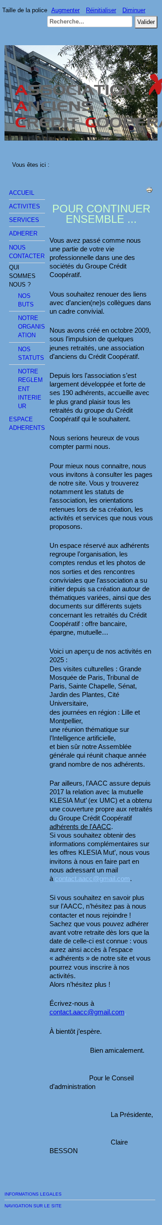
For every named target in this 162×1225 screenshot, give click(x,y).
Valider (146, 22)
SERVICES (24, 220)
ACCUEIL (21, 192)
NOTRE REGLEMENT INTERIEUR (30, 389)
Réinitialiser (101, 10)
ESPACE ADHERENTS (27, 423)
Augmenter (65, 10)
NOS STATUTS (31, 353)
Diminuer (133, 10)
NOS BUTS (26, 300)
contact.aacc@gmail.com (92, 878)
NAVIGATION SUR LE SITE (33, 1205)
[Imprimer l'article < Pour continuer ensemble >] (149, 191)
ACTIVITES (24, 206)
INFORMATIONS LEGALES (33, 1194)
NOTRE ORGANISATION (31, 327)
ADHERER (23, 233)
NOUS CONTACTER (27, 251)
